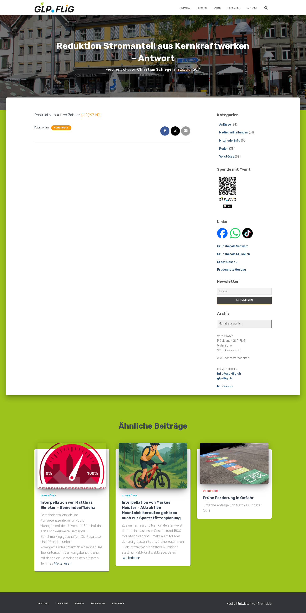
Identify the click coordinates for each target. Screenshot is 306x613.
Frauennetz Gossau (231, 269)
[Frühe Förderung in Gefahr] (234, 463)
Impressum (225, 386)
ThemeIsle (265, 604)
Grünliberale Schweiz (232, 246)
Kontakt (251, 7)
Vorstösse (61, 128)
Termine (202, 7)
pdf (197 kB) (91, 115)
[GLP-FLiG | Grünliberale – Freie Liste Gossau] (54, 7)
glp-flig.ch (224, 378)
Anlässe (225, 124)
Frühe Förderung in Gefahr (228, 498)
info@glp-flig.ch (229, 373)
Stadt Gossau (227, 262)
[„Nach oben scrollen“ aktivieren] (297, 604)
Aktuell (185, 7)
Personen (234, 7)
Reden (223, 148)
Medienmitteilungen (233, 132)
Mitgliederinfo (229, 140)
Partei (217, 7)
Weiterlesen (62, 563)
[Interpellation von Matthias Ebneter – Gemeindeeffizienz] (71, 465)
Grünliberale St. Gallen (233, 254)
